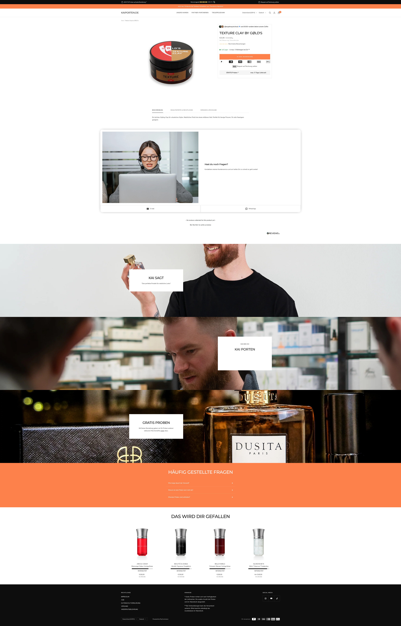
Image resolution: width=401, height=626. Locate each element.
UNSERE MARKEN (182, 13)
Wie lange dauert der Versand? (178, 483)
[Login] (274, 13)
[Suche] (270, 13)
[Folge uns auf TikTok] (277, 598)
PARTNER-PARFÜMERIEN (200, 13)
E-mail (150, 208)
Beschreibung (157, 110)
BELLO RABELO (220, 564)
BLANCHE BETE (258, 564)
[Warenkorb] (279, 13)
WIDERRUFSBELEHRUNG (129, 609)
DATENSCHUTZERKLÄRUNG (130, 603)
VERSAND (124, 606)
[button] (200, 224)
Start (122, 20)
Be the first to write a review (200, 225)
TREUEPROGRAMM (218, 13)
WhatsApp (252, 209)
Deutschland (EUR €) (248, 13)
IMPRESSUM (125, 597)
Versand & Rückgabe (208, 110)
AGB (122, 600)
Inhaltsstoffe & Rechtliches (182, 110)
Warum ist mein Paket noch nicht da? (180, 490)
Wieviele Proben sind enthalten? (179, 497)
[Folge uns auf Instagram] (265, 598)
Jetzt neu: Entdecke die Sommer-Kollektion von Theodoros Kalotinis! (200, 6)
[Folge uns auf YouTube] (271, 598)
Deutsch (261, 13)
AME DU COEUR (142, 564)
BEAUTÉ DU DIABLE (181, 564)
